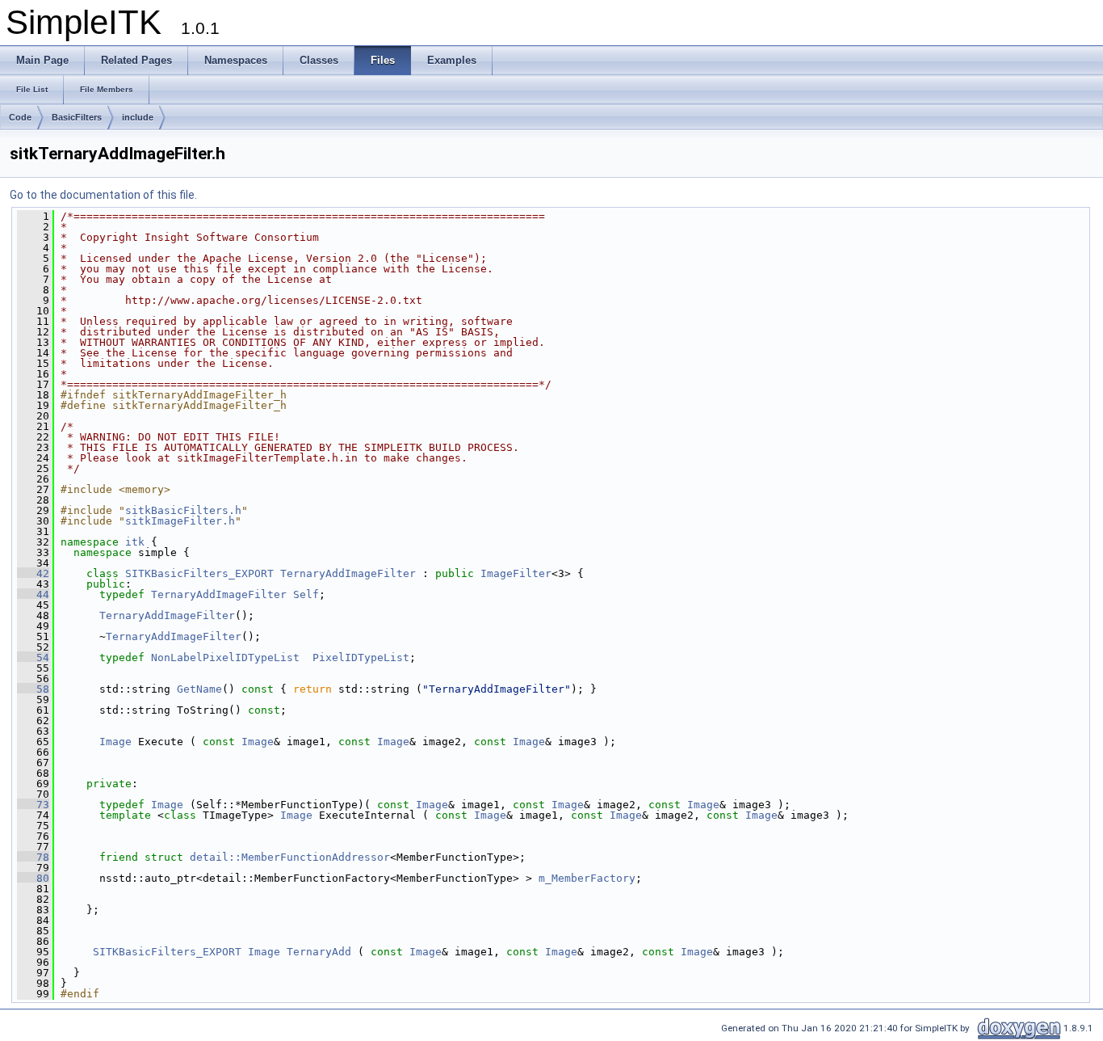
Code (20, 117)
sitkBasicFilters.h (183, 510)
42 (33, 573)
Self (306, 594)
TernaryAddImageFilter (348, 573)
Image (115, 741)
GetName (199, 689)
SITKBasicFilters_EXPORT (199, 573)
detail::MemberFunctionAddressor (290, 857)
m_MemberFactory (587, 878)
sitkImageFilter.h (180, 521)
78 (33, 857)
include (137, 117)
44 (33, 594)
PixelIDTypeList (360, 657)
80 (33, 878)
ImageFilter (516, 573)
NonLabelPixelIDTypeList (225, 657)
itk (135, 542)
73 (33, 805)
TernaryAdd (319, 952)
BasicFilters (77, 117)
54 (33, 657)
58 (33, 689)
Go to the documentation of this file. (103, 194)
